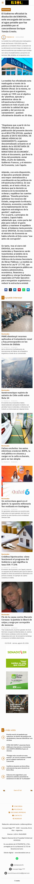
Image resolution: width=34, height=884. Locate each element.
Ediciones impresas (18, 812)
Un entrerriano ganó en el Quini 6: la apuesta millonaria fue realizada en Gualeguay (16, 504)
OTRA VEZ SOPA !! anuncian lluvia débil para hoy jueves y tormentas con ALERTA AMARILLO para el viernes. (18, 748)
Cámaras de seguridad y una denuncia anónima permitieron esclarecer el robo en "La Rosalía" (18, 777)
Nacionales (6, 10)
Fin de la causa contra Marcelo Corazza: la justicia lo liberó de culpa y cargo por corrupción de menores (16, 621)
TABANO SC (10, 37)
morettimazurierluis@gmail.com (19, 873)
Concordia (18, 806)
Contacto (18, 815)
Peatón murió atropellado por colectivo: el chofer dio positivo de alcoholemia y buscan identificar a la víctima (19, 737)
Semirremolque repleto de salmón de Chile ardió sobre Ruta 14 (15, 395)
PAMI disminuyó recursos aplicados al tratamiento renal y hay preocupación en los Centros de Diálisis (16, 340)
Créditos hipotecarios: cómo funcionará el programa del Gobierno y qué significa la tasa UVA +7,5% (15, 560)
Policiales (18, 809)
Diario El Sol (18, 790)
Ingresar (18, 819)
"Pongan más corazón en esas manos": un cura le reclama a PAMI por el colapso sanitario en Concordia (18, 758)
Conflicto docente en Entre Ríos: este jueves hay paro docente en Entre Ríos (18, 768)
